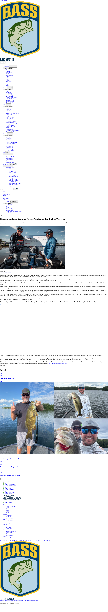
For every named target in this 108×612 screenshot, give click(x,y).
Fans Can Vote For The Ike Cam (10, 475)
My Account (12, 175)
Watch (4, 195)
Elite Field (8, 92)
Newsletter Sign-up (13, 176)
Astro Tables (9, 526)
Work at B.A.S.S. (39, 540)
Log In (10, 185)
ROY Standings (9, 96)
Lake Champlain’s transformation (10, 459)
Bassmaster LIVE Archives (12, 113)
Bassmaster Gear (10, 162)
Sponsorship (47, 540)
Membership (6, 164)
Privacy (2, 600)
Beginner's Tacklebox (11, 156)
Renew (10, 170)
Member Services (10, 167)
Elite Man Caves (10, 100)
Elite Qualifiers (9, 75)
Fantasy (5, 197)
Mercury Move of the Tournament (14, 124)
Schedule (8, 71)
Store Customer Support (32, 600)
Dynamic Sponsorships (5, 272)
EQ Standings (9, 93)
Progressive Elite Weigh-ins (12, 130)
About (11, 600)
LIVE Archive (9, 520)
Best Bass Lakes (10, 141)
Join (10, 168)
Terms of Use (7, 600)
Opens (7, 76)
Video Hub (8, 109)
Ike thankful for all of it (7, 378)
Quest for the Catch (10, 126)
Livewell (8, 120)
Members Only (9, 178)
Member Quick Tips (13, 180)
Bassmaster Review (10, 131)
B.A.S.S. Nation (7, 193)
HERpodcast (9, 116)
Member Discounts (13, 184)
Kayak (7, 79)
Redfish (7, 85)
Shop (4, 191)
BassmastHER (9, 102)
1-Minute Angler (10, 146)
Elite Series (8, 73)
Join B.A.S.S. (6, 201)
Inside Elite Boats (10, 98)
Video (4, 105)
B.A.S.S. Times (12, 172)
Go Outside (12, 540)
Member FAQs (9, 212)
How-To (5, 134)
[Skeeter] (12, 501)
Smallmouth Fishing (10, 143)
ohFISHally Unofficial (11, 121)
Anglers (5, 87)
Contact (15, 600)
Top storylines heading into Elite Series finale (13, 467)
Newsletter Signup (10, 208)
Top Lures (8, 160)
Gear (4, 152)
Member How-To (13, 179)
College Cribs (9, 114)
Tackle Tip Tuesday (10, 125)
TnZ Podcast (9, 127)
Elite (1, 367)
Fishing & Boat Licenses (11, 142)
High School (9, 81)
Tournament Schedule (11, 506)
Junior (7, 83)
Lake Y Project (9, 118)
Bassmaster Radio (10, 101)
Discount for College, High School (14, 211)
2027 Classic (9, 72)
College (7, 80)
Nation (7, 77)
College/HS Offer (13, 171)
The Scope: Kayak (10, 112)
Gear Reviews (9, 158)
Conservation (9, 138)
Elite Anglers (9, 515)
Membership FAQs (13, 174)
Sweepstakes (6, 198)
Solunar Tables (9, 147)
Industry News (9, 159)
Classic (7, 507)
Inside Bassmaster (10, 117)
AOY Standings (9, 95)
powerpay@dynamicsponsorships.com (57, 363)
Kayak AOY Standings (11, 97)
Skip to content (3, 0)
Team (7, 84)
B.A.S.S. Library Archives (15, 183)
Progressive (8, 139)
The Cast (8, 110)
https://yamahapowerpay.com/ (14, 361)
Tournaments (6, 66)
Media (25, 600)
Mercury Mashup (10, 122)
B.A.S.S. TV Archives (14, 182)
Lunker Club (9, 537)
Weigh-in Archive (10, 129)
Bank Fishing (9, 145)
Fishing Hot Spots (10, 149)
